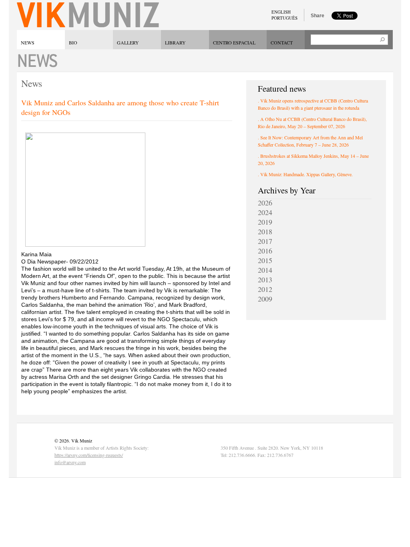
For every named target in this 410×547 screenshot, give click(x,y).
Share (317, 15)
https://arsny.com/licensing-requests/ (88, 455)
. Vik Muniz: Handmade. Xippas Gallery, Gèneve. (305, 174)
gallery (128, 42)
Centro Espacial (234, 42)
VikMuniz (88, 15)
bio (73, 42)
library (175, 42)
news (27, 42)
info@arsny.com (70, 462)
